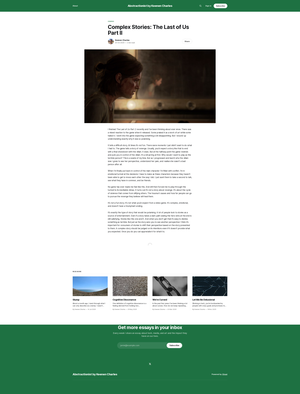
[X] (150, 364)
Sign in (208, 6)
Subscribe (220, 6)
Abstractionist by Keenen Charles (150, 5)
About (75, 6)
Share (187, 41)
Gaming (111, 21)
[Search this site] (200, 6)
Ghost (224, 374)
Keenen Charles (122, 40)
